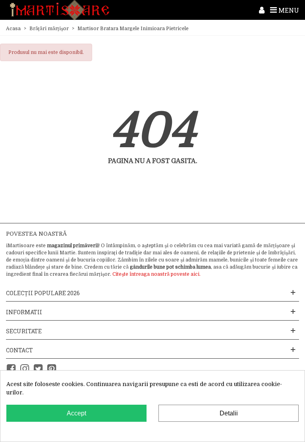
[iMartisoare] (59, 10)
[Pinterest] (51, 369)
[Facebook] (11, 369)
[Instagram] (24, 369)
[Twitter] (38, 369)
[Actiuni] (261, 9)
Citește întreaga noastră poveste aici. (156, 274)
